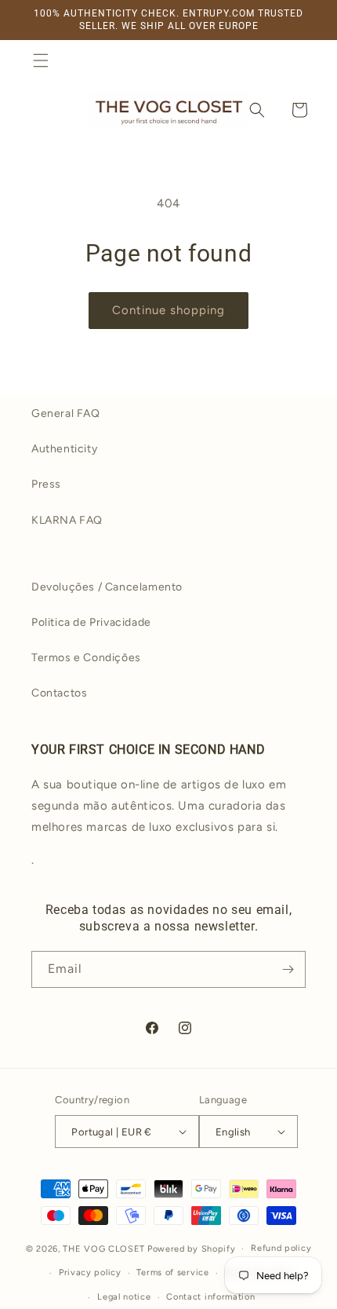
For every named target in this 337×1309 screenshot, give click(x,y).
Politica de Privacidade (91, 622)
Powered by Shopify (191, 1249)
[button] (41, 60)
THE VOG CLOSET (104, 1249)
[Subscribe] (287, 969)
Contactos (59, 693)
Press (46, 484)
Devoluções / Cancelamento (107, 587)
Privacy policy (90, 1272)
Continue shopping (168, 310)
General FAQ (65, 413)
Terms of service (172, 1272)
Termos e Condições (86, 657)
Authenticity (64, 448)
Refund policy (281, 1248)
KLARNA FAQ (67, 520)
